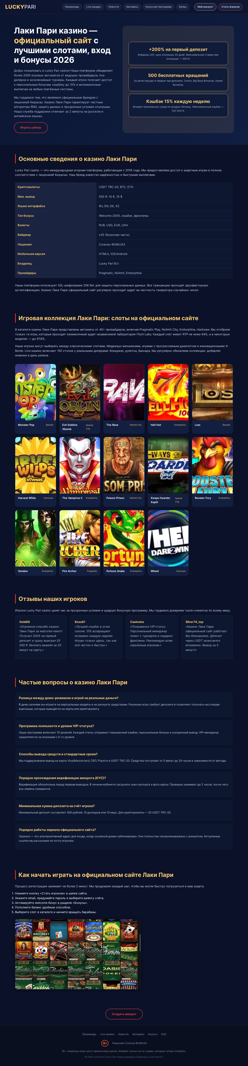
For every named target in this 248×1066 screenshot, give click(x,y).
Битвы (182, 6)
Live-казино (107, 1034)
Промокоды (72, 6)
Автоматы (132, 6)
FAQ (163, 1034)
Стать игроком (230, 6)
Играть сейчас (30, 127)
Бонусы (152, 1034)
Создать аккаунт (124, 1014)
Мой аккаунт (205, 6)
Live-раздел (93, 6)
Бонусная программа (159, 6)
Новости (113, 6)
